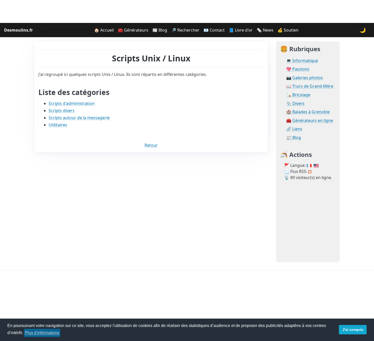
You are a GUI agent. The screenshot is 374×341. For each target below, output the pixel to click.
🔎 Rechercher (185, 30)
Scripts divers (62, 110)
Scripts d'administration (72, 103)
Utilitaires (58, 125)
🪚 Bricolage (298, 94)
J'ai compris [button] (352, 330)
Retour (151, 145)
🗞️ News (265, 30)
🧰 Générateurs (133, 30)
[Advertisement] (187, 11)
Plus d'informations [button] (42, 333)
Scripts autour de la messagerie (79, 117)
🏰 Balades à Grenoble (308, 112)
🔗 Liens (294, 129)
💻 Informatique (302, 60)
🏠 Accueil (104, 30)
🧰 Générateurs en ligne (309, 120)
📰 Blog (159, 30)
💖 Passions (297, 69)
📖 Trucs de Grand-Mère (309, 86)
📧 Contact (214, 30)
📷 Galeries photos (304, 77)
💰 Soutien (288, 30)
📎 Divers (295, 103)
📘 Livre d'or (241, 30)
